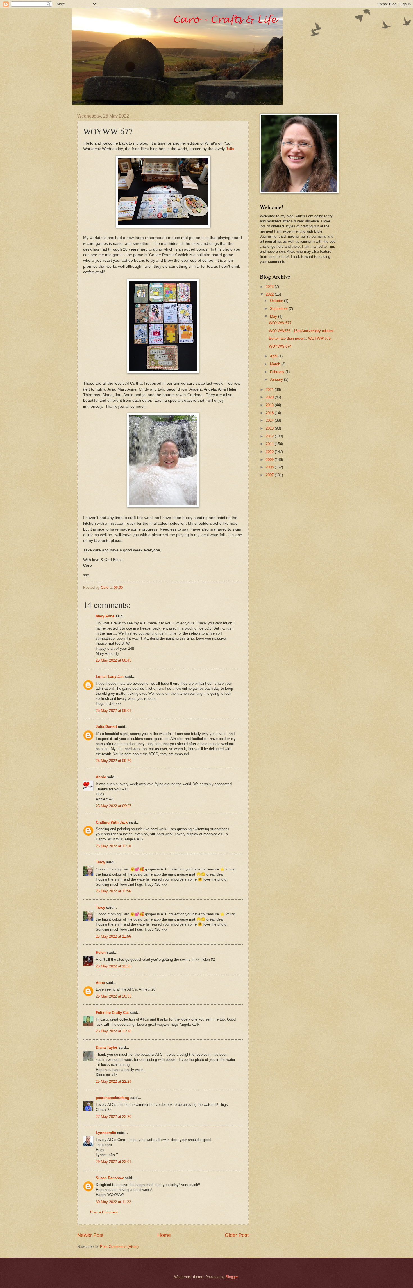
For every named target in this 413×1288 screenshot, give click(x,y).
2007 (270, 475)
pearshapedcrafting (112, 1098)
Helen (101, 952)
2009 (270, 459)
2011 (270, 444)
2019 (270, 405)
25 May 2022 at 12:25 (113, 966)
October (277, 301)
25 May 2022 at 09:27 (113, 806)
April (274, 356)
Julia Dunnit (106, 727)
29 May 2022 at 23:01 (113, 1162)
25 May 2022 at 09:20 (113, 761)
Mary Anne (105, 616)
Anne (100, 982)
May (274, 316)
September (279, 308)
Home (164, 1235)
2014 (270, 420)
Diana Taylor (106, 1047)
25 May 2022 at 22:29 (113, 1081)
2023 (270, 287)
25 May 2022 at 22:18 (113, 1031)
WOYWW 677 (280, 323)
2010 (270, 452)
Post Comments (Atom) (119, 1246)
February (277, 372)
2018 (270, 413)
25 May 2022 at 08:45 (113, 660)
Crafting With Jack (112, 822)
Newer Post (90, 1235)
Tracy (100, 862)
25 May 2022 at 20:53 (113, 996)
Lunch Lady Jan (110, 677)
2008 (270, 467)
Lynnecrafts (106, 1133)
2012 (270, 436)
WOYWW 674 (280, 346)
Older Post (237, 1235)
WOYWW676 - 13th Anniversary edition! (301, 331)
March (275, 364)
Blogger (232, 1277)
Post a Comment (104, 1212)
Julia (230, 149)
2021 (270, 389)
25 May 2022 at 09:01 (113, 711)
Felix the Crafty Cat (112, 1012)
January (277, 379)
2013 (270, 428)
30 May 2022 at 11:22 (113, 1202)
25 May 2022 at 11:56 (113, 891)
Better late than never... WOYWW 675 (300, 338)
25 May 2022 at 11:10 (113, 846)
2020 (270, 397)
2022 (270, 294)
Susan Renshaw (110, 1178)
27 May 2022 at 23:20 (113, 1117)
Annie (101, 777)
